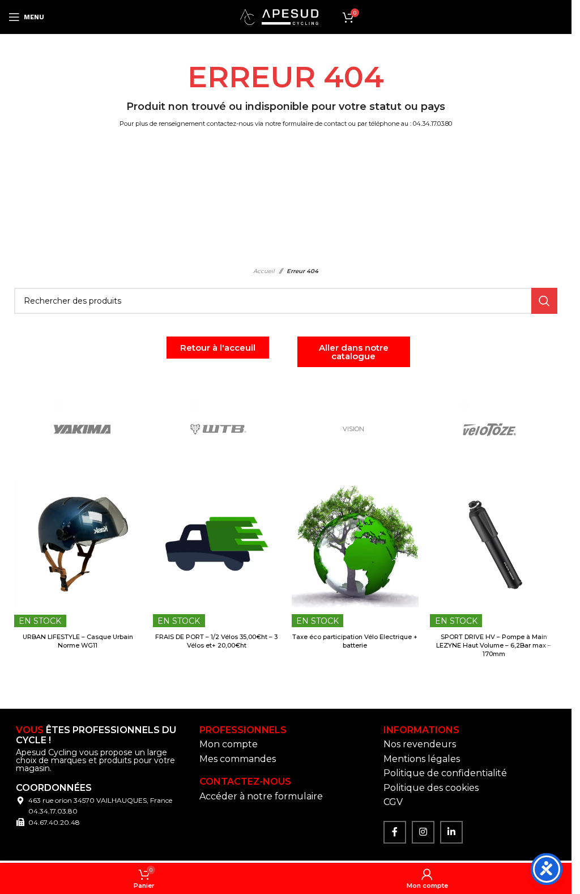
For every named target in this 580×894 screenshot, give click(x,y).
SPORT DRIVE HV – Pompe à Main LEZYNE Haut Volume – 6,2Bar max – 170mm (493, 645)
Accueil (264, 271)
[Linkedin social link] (451, 832)
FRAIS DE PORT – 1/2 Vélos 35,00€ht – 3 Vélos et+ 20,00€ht (216, 641)
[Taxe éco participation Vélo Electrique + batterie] (355, 544)
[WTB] (218, 429)
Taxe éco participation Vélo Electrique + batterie (354, 641)
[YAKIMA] (82, 429)
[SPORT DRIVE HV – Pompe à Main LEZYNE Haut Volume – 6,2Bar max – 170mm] (493, 544)
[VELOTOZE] (489, 429)
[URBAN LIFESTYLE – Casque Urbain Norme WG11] (78, 544)
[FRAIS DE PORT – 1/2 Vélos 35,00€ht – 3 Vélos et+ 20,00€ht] (216, 544)
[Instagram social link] (423, 832)
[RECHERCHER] (544, 301)
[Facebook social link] (394, 832)
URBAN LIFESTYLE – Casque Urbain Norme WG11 (78, 641)
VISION (353, 429)
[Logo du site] (279, 16)
